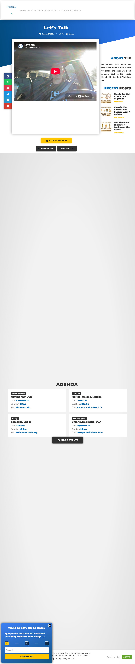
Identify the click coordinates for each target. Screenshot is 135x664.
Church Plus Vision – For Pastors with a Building (122, 111)
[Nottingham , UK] (37, 400)
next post (65, 149)
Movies (37, 10)
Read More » (119, 102)
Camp (15, 419)
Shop (47, 10)
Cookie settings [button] (114, 657)
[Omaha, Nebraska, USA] (98, 425)
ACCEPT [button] (126, 657)
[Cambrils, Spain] (37, 425)
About (54, 10)
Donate (65, 10)
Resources (25, 10)
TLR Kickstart (18, 394)
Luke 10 (76, 394)
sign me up (26, 656)
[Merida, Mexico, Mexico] (98, 400)
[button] (8, 76)
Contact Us (75, 10)
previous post (47, 149)
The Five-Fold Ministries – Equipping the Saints (122, 126)
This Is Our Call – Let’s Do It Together (122, 96)
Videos (71, 34)
